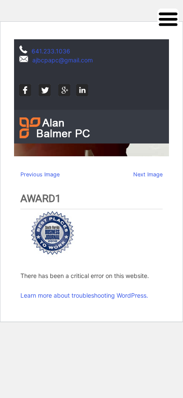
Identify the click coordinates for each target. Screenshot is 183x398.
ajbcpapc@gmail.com (62, 60)
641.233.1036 (50, 51)
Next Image (148, 174)
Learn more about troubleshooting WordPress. (84, 295)
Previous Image (40, 174)
